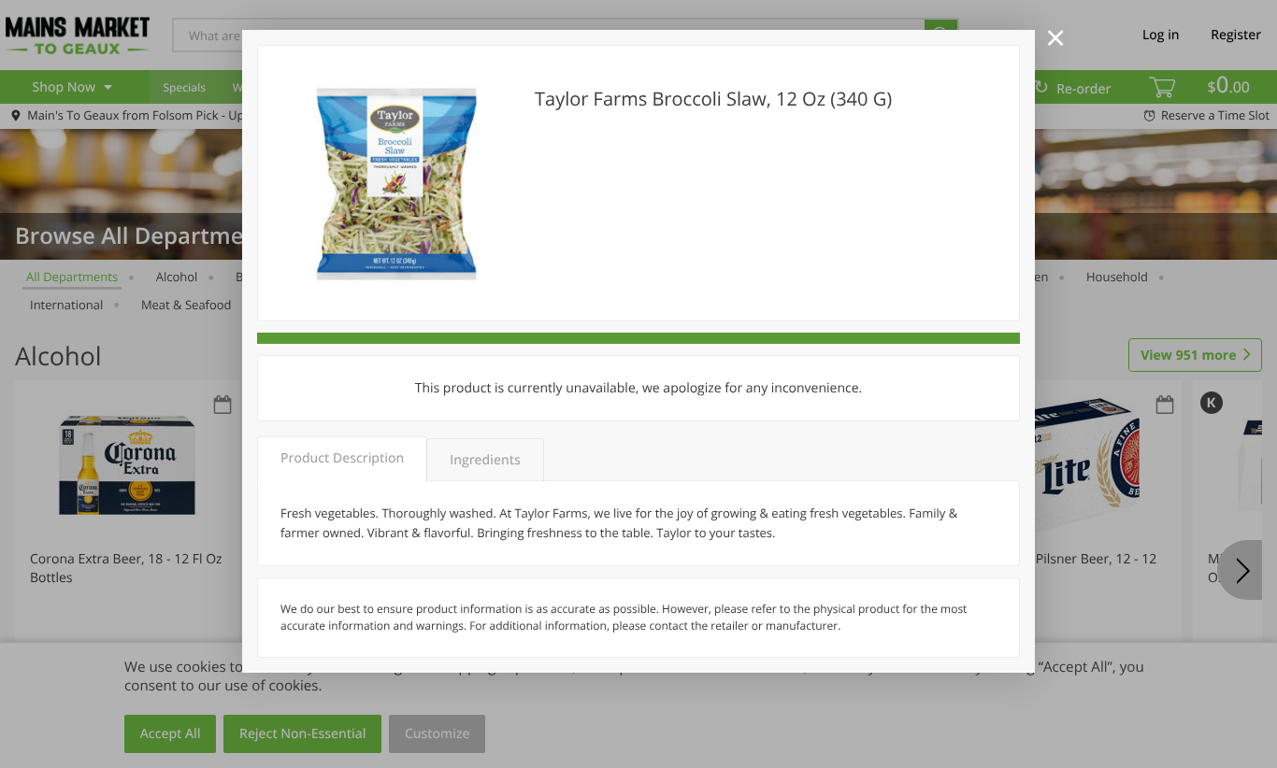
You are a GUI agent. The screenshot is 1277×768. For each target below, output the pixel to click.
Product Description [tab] (342, 458)
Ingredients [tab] (485, 460)
